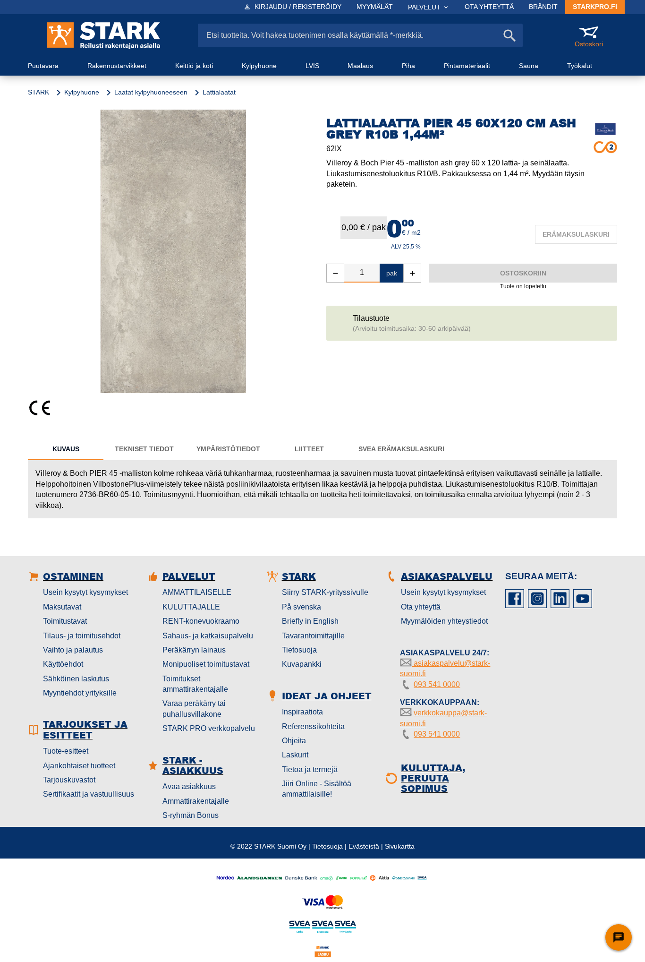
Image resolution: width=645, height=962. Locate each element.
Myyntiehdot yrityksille (80, 693)
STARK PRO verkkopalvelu (208, 728)
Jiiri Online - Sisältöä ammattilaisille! (316, 789)
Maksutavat (62, 607)
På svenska (301, 607)
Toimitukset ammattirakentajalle (195, 684)
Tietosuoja (299, 650)
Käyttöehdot (63, 664)
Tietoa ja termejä (310, 769)
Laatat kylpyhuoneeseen (150, 92)
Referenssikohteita (313, 726)
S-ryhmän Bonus (190, 815)
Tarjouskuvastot (69, 780)
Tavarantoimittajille (313, 636)
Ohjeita (294, 741)
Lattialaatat (219, 92)
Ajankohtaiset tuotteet (79, 766)
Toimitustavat (65, 621)
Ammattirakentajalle (195, 801)
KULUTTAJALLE (191, 607)
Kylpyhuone (81, 92)
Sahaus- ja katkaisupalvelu (207, 636)
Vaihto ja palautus (73, 650)
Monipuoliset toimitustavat (205, 664)
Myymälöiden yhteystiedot (444, 621)
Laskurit (295, 755)
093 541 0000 (437, 684)
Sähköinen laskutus (76, 679)
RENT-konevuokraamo (200, 621)
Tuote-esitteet (65, 751)
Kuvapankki (302, 664)
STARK (38, 92)
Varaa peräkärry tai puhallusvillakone (194, 708)
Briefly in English (310, 621)
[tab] (65, 449)
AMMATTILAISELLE (196, 592)
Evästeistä (363, 846)
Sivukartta (400, 846)
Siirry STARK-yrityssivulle (325, 592)
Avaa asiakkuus (189, 786)
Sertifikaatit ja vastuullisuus (88, 794)
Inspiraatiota (302, 712)
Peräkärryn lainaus (194, 650)
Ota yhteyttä (421, 607)
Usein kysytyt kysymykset (85, 592)
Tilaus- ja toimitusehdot (81, 636)
